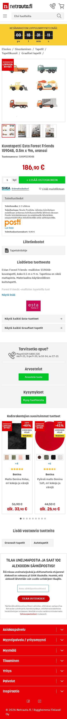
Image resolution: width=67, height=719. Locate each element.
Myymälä (9, 650)
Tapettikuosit (10, 53)
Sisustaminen (23, 49)
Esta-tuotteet (22, 318)
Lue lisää (9, 227)
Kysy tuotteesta (33, 400)
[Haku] (59, 16)
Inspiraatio (11, 691)
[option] (7, 457)
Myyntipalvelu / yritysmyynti (24, 640)
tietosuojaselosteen (28, 614)
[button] (5, 16)
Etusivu (7, 49)
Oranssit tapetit (15, 542)
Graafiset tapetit (31, 53)
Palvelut (9, 681)
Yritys (7, 671)
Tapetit (39, 49)
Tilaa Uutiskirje (33, 598)
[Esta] (33, 306)
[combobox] (37, 16)
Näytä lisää (8, 294)
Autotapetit (41, 542)
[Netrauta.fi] (17, 6)
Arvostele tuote (33, 377)
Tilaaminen (11, 660)
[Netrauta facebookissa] (28, 701)
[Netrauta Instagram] (40, 701)
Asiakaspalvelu (14, 629)
